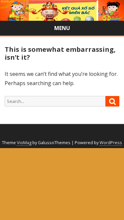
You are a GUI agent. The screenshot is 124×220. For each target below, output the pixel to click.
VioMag (24, 142)
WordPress (111, 142)
